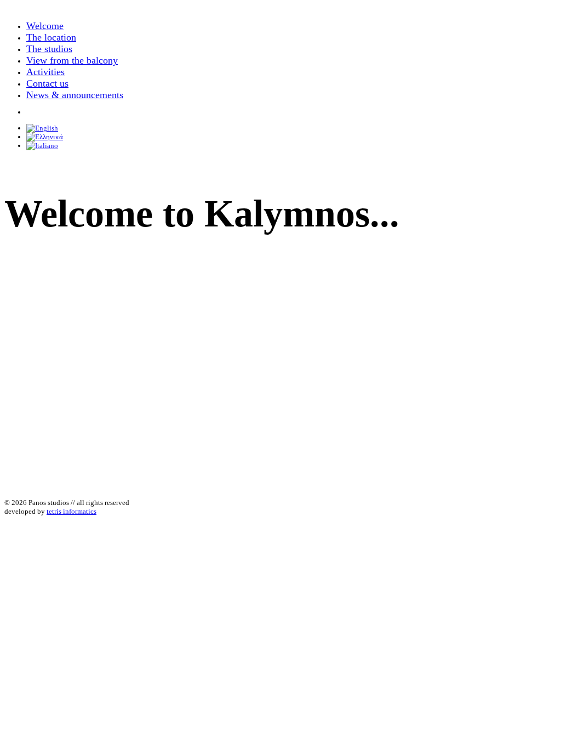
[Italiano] (42, 145)
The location (51, 37)
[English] (42, 128)
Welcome (45, 25)
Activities (45, 71)
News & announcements (74, 94)
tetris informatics (71, 511)
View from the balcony (72, 60)
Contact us (47, 83)
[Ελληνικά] (44, 137)
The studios (49, 48)
